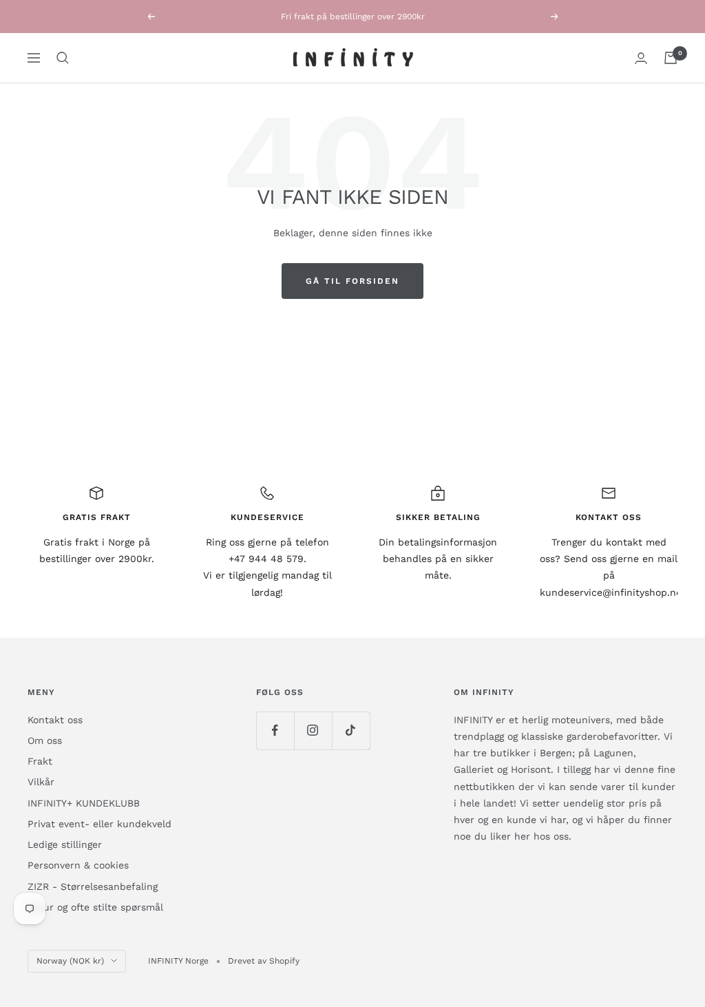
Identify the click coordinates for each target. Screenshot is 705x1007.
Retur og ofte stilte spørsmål (95, 907)
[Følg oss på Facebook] (275, 730)
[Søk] (62, 58)
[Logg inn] (641, 58)
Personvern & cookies (78, 865)
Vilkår (41, 781)
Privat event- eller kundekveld (99, 823)
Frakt (40, 761)
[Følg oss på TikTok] (351, 730)
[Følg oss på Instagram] (313, 730)
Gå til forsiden (352, 281)
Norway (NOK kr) (70, 961)
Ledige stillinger (65, 844)
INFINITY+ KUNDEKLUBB (84, 803)
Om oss (45, 740)
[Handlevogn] (670, 58)
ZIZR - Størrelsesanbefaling (93, 886)
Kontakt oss (55, 719)
